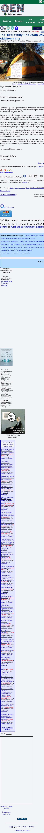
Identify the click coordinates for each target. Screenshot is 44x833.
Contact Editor (9, 207)
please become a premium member (6, 283)
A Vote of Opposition (7, 650)
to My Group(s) (5, 191)
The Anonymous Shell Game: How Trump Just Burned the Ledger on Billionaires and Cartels (7, 541)
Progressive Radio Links (6, 813)
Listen (37, 28)
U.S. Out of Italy (5, 532)
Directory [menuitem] (19, 21)
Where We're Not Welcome (5, 631)
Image (14, 84)
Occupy (12, 188)
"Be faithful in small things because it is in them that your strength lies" (7, 555)
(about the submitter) (34, 41)
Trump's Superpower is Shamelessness (7, 567)
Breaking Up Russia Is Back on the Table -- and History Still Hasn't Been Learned (7, 451)
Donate (3, 226)
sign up (40, 167)
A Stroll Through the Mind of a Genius (7, 487)
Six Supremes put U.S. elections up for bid (7, 523)
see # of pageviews (6, 458)
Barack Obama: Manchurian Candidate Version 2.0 (15, 253)
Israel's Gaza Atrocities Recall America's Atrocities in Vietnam (18, 238)
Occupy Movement (20, 188)
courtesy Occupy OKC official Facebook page (26, 84)
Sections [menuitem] (7, 21)
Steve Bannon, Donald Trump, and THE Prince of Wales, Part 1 (7, 478)
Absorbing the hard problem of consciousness (6, 622)
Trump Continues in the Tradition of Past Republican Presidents (7, 514)
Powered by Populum (22, 831)
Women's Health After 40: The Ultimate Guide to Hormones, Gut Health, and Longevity (7, 679)
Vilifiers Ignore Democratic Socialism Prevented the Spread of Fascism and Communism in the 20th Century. (7, 609)
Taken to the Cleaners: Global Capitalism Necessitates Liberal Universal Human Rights (7, 500)
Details (39, 83)
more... (25, 182)
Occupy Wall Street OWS (33, 188)
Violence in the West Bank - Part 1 (7, 597)
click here (9, 734)
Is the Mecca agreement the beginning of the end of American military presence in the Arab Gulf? (7, 465)
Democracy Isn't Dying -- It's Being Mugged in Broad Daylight (7, 641)
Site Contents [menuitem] (30, 21)
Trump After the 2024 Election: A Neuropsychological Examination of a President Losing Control (7, 692)
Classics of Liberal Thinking (6, 807)
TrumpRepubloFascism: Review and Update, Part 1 (7, 705)
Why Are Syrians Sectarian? (5, 658)
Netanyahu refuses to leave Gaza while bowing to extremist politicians (7, 717)
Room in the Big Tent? (7, 587)
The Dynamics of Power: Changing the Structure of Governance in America (7, 578)
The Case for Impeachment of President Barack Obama (16, 250)
